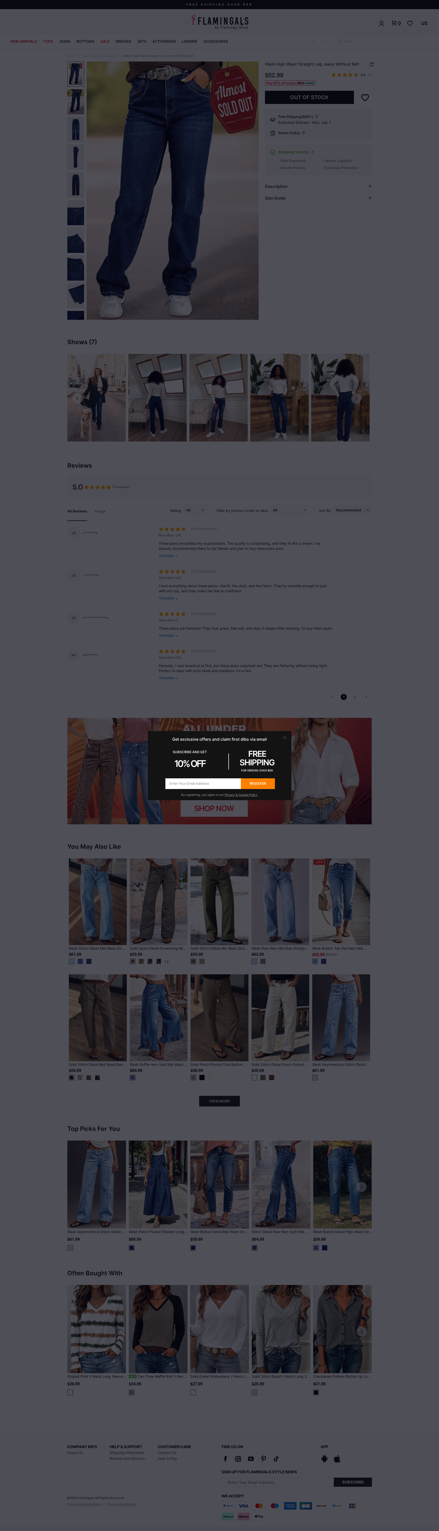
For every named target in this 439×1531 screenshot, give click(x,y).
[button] (284, 737)
